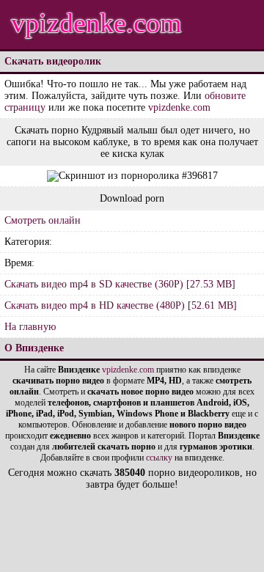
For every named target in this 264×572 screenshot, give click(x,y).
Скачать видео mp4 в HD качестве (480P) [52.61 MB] (120, 305)
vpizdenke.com (96, 22)
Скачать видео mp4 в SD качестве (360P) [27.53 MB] (119, 284)
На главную (30, 326)
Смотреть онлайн (42, 220)
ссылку (159, 457)
